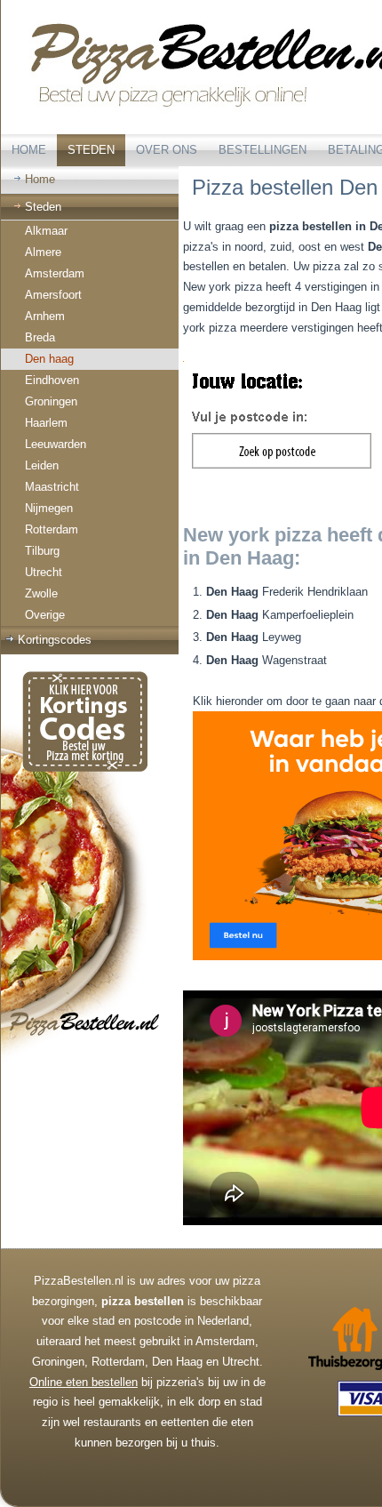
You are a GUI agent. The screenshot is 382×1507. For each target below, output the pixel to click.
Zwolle (41, 593)
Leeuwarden (55, 444)
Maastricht (52, 486)
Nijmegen (49, 508)
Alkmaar (46, 230)
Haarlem (46, 422)
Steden (91, 149)
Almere (43, 252)
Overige (45, 614)
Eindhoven (52, 380)
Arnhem (45, 316)
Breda (40, 337)
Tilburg (42, 550)
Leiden (42, 465)
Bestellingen (262, 149)
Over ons (166, 149)
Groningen (51, 401)
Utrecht (43, 572)
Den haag (49, 358)
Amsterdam (54, 273)
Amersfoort (53, 294)
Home (29, 149)
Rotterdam (51, 529)
